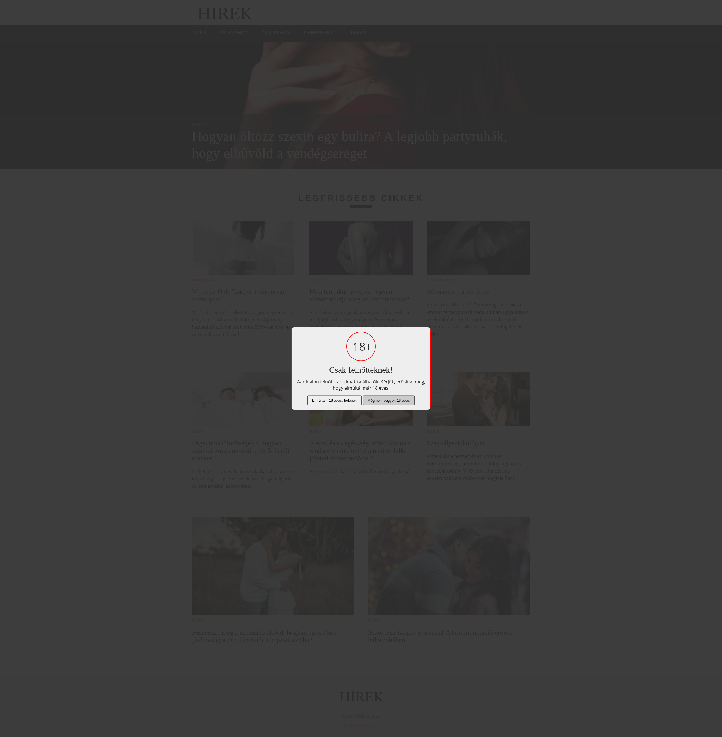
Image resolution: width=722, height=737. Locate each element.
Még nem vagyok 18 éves (388, 400)
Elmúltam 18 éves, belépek (334, 400)
